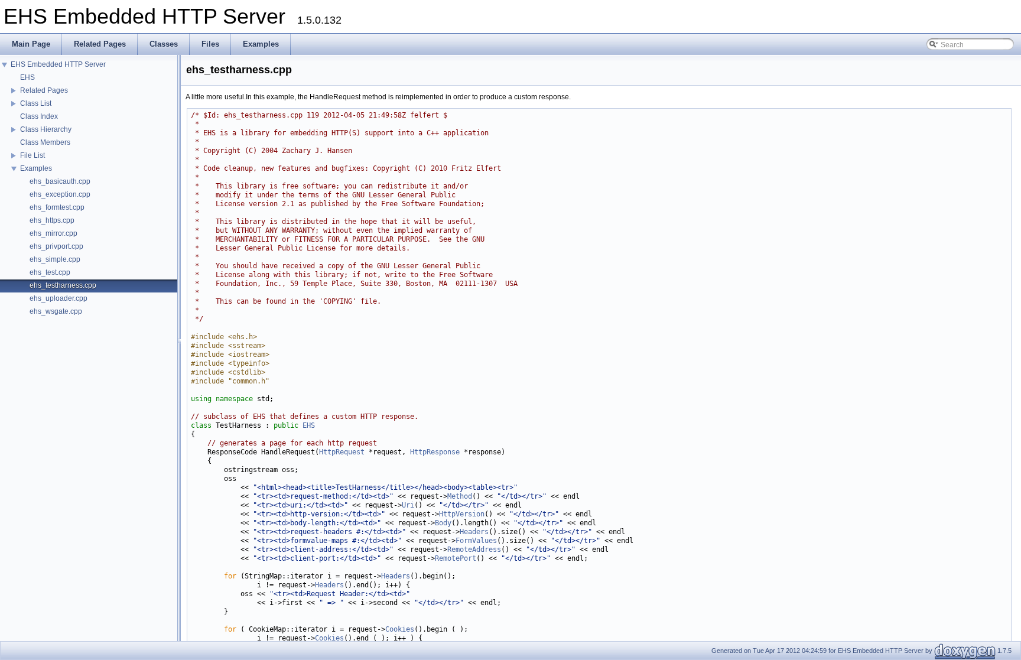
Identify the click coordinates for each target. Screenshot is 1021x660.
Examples (36, 168)
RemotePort (455, 558)
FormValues (476, 541)
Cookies (399, 629)
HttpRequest (342, 452)
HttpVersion (462, 514)
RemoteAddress (474, 549)
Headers (474, 532)
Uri (408, 505)
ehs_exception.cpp (60, 194)
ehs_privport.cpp (56, 246)
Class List (35, 103)
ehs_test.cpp (50, 272)
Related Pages (44, 90)
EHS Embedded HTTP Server (58, 64)
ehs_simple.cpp (55, 259)
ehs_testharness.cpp (63, 285)
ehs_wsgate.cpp (56, 311)
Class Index (39, 116)
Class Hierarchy (45, 129)
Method (459, 496)
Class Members (45, 142)
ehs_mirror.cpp (53, 233)
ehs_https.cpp (52, 220)
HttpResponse (435, 452)
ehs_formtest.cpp (57, 207)
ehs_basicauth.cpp (60, 181)
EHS (27, 77)
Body (443, 523)
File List (32, 155)
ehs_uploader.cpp (58, 298)
